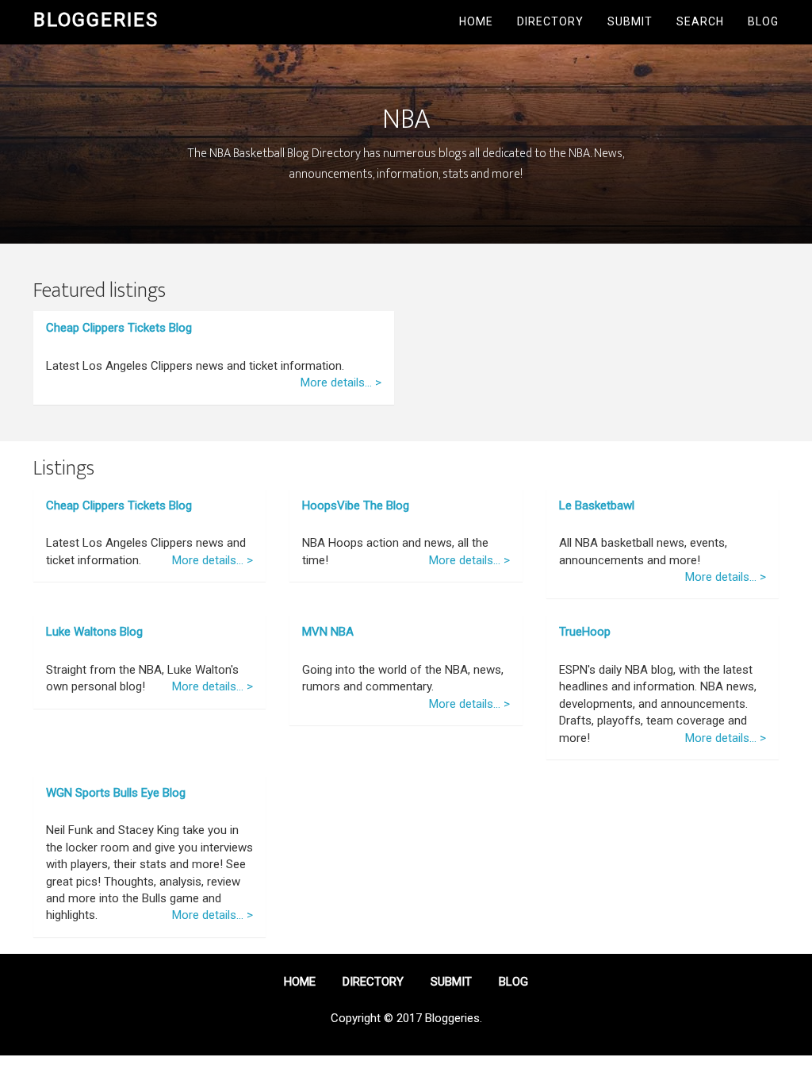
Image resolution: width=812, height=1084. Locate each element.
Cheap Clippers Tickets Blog (119, 328)
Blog (763, 21)
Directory (550, 21)
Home (476, 21)
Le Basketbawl (596, 505)
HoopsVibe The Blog (355, 505)
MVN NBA (328, 632)
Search (700, 21)
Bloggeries (96, 20)
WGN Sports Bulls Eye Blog (116, 793)
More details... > (341, 382)
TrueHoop (585, 632)
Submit (630, 21)
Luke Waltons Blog (94, 632)
